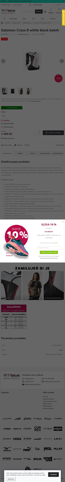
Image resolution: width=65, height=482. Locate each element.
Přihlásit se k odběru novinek (49, 252)
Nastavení (11, 479)
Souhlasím (53, 474)
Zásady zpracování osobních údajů (49, 258)
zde (44, 475)
